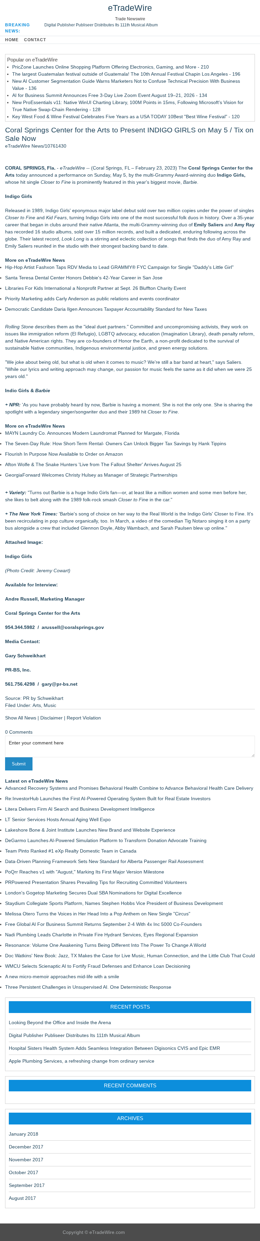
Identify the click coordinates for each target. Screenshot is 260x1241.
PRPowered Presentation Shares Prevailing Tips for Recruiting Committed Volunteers (96, 882)
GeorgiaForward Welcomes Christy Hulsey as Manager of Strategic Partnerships (91, 475)
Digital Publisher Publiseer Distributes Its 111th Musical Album (101, 25)
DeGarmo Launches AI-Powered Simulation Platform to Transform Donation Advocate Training (106, 840)
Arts (36, 705)
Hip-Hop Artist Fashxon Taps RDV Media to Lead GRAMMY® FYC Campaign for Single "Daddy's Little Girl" (119, 267)
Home (12, 39)
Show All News (20, 717)
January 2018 (23, 1134)
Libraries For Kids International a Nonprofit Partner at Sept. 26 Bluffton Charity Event (95, 288)
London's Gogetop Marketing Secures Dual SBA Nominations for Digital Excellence (93, 892)
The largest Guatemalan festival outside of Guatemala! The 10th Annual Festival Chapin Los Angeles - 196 (126, 74)
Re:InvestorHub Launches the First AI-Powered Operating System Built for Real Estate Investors (108, 798)
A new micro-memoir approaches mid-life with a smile (62, 976)
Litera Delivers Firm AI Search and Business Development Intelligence (80, 809)
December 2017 (26, 1146)
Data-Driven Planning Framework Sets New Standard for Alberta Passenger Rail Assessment (104, 861)
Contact (35, 39)
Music (50, 705)
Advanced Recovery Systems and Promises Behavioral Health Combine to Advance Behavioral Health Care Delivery (129, 788)
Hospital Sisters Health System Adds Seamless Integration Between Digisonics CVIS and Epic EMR (114, 1048)
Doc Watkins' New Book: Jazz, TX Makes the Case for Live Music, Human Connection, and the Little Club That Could (130, 955)
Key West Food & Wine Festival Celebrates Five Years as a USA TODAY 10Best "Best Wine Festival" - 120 (126, 116)
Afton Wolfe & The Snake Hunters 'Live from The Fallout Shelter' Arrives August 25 (93, 464)
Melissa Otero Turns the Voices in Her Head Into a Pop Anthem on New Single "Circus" (97, 913)
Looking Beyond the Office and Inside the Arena (60, 1022)
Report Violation (84, 717)
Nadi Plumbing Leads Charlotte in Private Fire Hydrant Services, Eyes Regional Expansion (101, 934)
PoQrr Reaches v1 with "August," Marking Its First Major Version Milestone (84, 872)
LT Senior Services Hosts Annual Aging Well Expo (58, 819)
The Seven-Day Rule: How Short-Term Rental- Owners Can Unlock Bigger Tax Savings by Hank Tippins (115, 443)
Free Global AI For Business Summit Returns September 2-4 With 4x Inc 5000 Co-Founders (103, 924)
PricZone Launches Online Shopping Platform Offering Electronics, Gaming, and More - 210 (110, 67)
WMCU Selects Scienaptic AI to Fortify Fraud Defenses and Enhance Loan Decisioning (97, 966)
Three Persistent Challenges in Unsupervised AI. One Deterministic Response (88, 987)
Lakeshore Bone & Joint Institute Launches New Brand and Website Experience (90, 830)
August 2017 (22, 1198)
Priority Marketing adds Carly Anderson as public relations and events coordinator (92, 298)
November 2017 (26, 1159)
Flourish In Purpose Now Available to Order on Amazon (64, 454)
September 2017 (27, 1185)
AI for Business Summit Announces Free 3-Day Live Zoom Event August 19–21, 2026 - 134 (109, 95)
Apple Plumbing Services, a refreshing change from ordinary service (81, 1061)
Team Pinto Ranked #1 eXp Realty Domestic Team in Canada (70, 851)
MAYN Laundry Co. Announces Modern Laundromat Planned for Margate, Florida (92, 433)
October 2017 (23, 1172)
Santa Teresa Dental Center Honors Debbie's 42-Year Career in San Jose (83, 277)
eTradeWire (130, 7)
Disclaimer (51, 717)
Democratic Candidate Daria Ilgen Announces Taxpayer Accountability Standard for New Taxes (106, 309)
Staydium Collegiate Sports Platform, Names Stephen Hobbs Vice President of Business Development (114, 903)
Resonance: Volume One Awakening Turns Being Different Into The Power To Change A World (105, 945)
